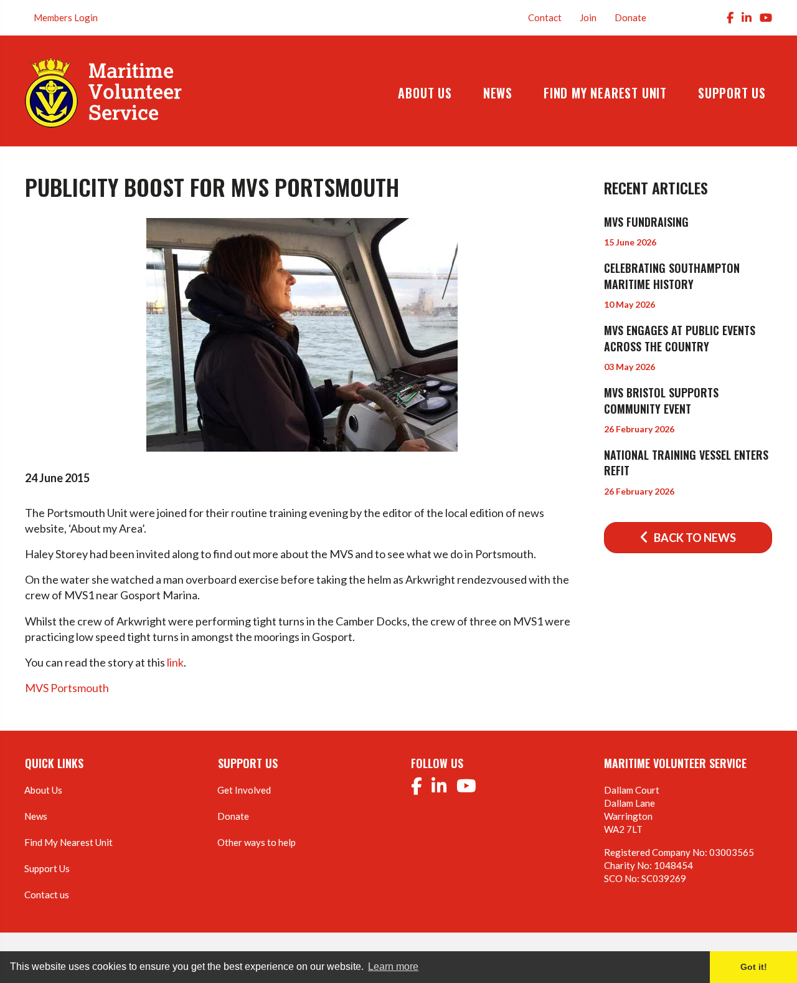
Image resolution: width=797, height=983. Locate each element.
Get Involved (244, 789)
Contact (545, 17)
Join (588, 17)
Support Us (47, 868)
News (35, 816)
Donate (630, 17)
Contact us (46, 894)
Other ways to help (256, 842)
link (175, 662)
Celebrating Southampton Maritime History (672, 276)
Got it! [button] (753, 967)
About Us (43, 789)
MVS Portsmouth (67, 688)
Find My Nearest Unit (68, 842)
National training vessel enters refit (686, 462)
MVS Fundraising (646, 222)
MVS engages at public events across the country (679, 338)
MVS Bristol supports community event (661, 400)
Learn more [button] (393, 966)
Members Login (66, 17)
